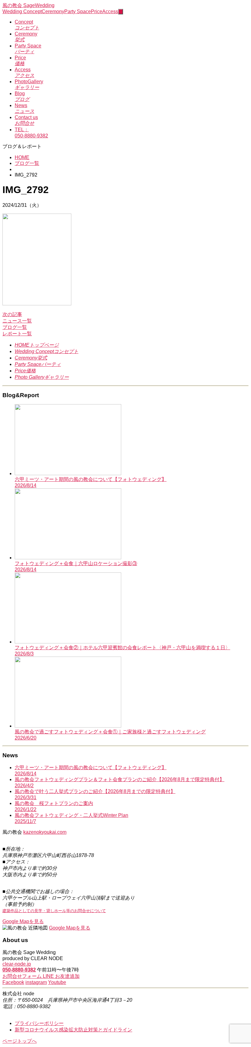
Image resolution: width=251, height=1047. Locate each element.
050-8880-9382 (19, 969)
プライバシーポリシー (39, 1023)
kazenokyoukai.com (44, 832)
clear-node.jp (16, 964)
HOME (22, 157)
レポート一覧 (17, 333)
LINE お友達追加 (61, 976)
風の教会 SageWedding (28, 5)
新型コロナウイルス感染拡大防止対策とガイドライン (73, 1029)
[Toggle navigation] (120, 11)
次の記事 (12, 314)
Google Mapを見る (23, 921)
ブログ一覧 (27, 163)
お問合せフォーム (22, 976)
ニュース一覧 (17, 320)
